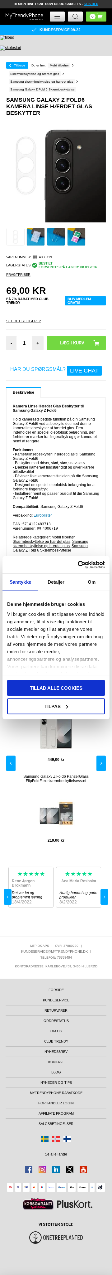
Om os (56, 1031)
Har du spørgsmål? (54, 370)
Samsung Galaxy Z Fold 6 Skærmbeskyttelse (50, 548)
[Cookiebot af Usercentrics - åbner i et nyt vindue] (79, 565)
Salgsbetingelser (56, 1124)
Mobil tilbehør (63, 537)
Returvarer (56, 1010)
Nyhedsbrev (56, 1052)
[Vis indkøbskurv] (96, 17)
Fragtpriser (18, 274)
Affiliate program (56, 1113)
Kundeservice (56, 1000)
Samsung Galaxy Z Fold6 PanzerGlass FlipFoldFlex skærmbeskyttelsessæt (56, 778)
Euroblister (43, 515)
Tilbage (19, 65)
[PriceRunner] (38, 1204)
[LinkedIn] (56, 1169)
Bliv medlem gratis (79, 300)
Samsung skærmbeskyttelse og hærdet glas (50, 543)
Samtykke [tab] (20, 582)
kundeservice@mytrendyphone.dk (54, 951)
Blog (56, 1072)
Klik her (91, 4)
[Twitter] (69, 1169)
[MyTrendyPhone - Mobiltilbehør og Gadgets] (24, 16)
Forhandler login (56, 1103)
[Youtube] (83, 1169)
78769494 (64, 957)
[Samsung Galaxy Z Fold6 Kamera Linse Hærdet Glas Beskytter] (15, 237)
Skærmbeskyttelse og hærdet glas (41, 541)
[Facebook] (28, 1169)
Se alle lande (56, 1154)
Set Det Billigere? (23, 321)
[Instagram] (42, 1169)
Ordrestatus (56, 1021)
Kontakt (56, 1062)
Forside (56, 990)
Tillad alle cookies (56, 688)
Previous (11, 763)
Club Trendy (56, 1041)
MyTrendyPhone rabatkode (56, 1093)
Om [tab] (92, 582)
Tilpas (52, 706)
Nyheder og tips (56, 1082)
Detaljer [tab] (56, 582)
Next (101, 763)
